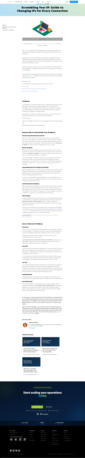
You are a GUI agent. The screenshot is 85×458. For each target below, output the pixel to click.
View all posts (32, 327)
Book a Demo (49, 407)
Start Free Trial (36, 407)
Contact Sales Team (13, 434)
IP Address (25, 86)
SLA (73, 453)
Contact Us (66, 434)
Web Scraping (43, 438)
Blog (53, 432)
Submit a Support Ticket (14, 432)
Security (70, 453)
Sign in (67, 1)
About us (65, 432)
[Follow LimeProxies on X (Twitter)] (13, 450)
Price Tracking (43, 436)
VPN (32, 313)
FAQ (53, 436)
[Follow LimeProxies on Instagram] (16, 450)
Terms (49, 453)
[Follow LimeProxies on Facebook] (11, 450)
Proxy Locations (32, 440)
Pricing (30, 436)
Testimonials (66, 436)
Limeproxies (26, 210)
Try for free (73, 1)
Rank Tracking (43, 432)
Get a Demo (31, 438)
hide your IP (31, 76)
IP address (27, 50)
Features (31, 432)
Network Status (55, 438)
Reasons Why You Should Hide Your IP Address (35, 89)
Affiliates (31, 434)
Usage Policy (60, 453)
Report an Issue (55, 442)
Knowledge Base (55, 434)
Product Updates (55, 440)
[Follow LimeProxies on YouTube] (19, 450)
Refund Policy (65, 453)
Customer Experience (67, 440)
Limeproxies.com (20, 453)
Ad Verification (43, 440)
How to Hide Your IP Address (30, 91)
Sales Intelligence (44, 434)
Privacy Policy (54, 453)
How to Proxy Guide (55, 444)
